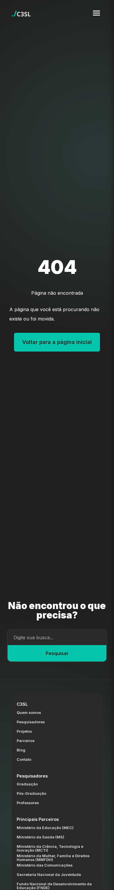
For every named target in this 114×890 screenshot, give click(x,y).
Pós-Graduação (31, 793)
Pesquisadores (31, 722)
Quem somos (29, 712)
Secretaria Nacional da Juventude (49, 874)
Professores (28, 803)
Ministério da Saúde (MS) (40, 837)
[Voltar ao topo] (103, 881)
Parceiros (25, 741)
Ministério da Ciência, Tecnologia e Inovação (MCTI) (50, 848)
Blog (21, 750)
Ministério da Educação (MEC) (45, 828)
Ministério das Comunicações (44, 865)
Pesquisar (57, 653)
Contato (24, 759)
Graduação (27, 784)
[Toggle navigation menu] (96, 13)
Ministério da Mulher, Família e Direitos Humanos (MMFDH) (53, 858)
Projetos (24, 731)
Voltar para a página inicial (57, 342)
